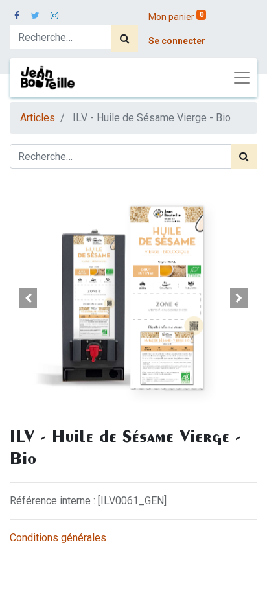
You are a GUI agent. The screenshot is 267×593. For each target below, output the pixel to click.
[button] (28, 298)
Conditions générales (58, 537)
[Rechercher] (124, 38)
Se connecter (176, 41)
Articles (37, 117)
